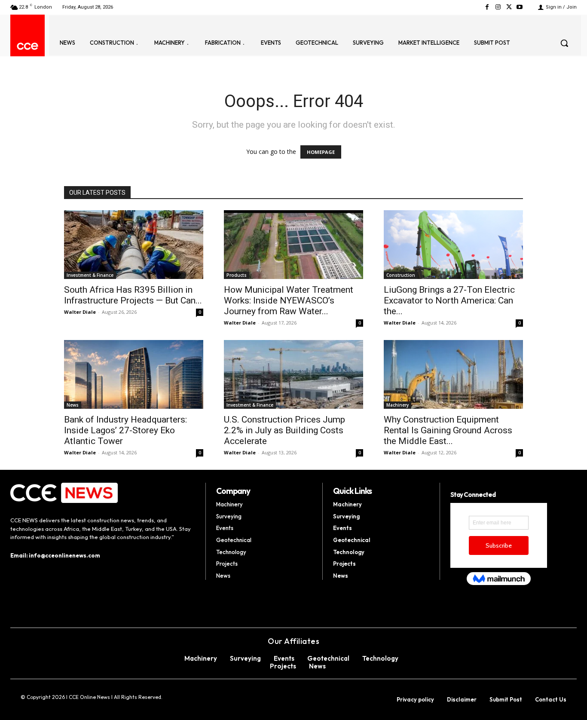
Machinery (397, 405)
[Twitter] (509, 7)
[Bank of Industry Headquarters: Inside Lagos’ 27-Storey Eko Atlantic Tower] (133, 374)
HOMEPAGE (321, 152)
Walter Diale (80, 312)
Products (236, 275)
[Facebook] (487, 7)
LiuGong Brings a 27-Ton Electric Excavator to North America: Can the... (449, 300)
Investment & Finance (90, 275)
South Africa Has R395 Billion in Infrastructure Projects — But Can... (133, 295)
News (73, 405)
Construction (400, 275)
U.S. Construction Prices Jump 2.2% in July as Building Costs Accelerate (284, 430)
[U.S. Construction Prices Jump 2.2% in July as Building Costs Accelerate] (293, 374)
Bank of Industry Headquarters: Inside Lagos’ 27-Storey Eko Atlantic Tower (125, 430)
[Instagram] (497, 7)
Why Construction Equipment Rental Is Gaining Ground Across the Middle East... (448, 430)
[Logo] (27, 46)
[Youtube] (519, 7)
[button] (564, 43)
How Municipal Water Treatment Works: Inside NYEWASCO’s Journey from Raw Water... (288, 300)
